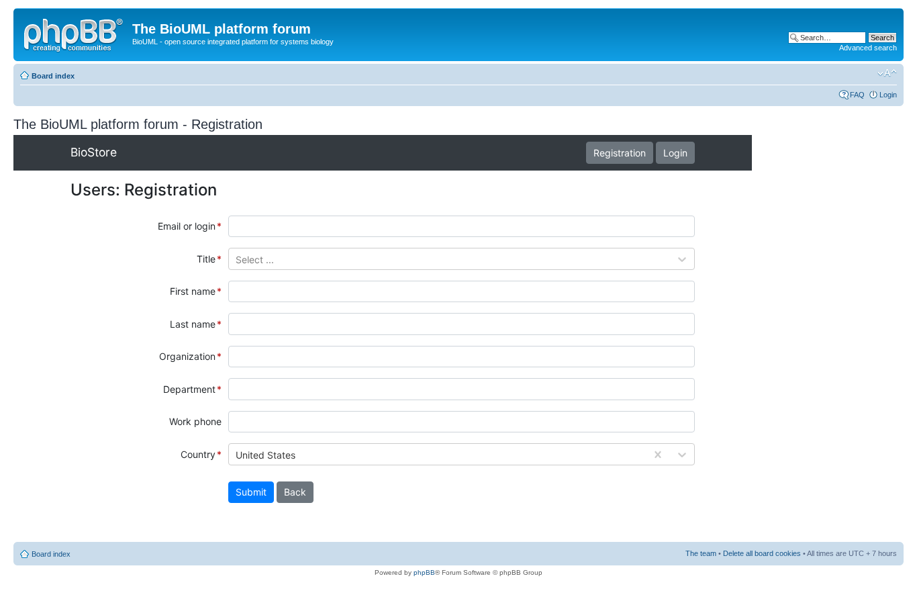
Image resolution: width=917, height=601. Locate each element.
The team (700, 553)
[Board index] (74, 32)
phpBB (424, 572)
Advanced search (868, 48)
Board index (53, 76)
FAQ (857, 95)
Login (888, 95)
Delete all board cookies (762, 553)
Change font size (887, 73)
